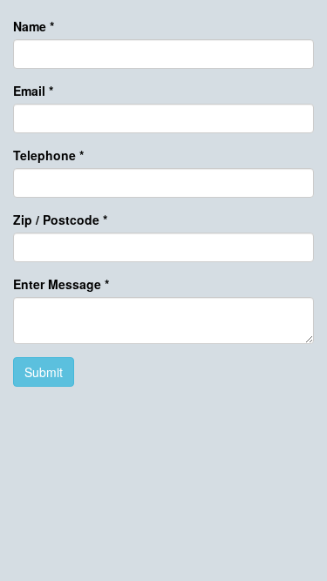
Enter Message (61, 284)
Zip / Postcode (60, 219)
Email (33, 90)
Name (33, 26)
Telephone (48, 155)
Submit (43, 372)
